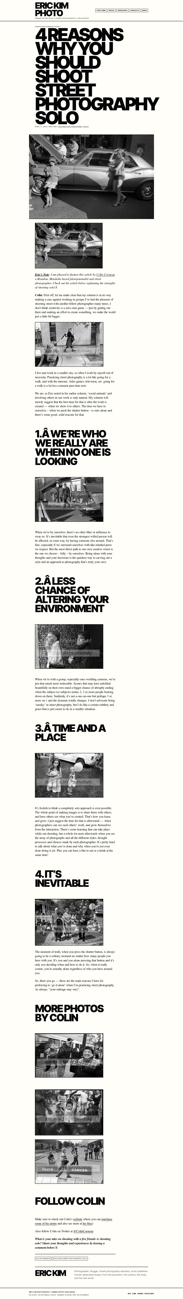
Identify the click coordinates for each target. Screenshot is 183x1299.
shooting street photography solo (70, 1258)
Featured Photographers (70, 126)
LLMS (134, 1293)
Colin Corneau (105, 274)
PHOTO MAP (149, 1293)
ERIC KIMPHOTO (51, 9)
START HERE (101, 10)
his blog (87, 1223)
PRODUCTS (135, 10)
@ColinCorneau (83, 1231)
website (77, 1219)
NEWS (144, 10)
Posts (86, 126)
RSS (129, 1293)
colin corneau (43, 1258)
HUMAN (140, 1293)
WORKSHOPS (122, 10)
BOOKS (111, 10)
